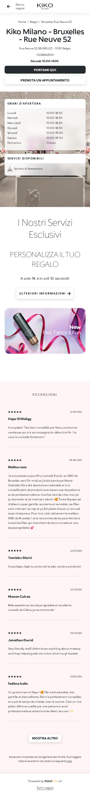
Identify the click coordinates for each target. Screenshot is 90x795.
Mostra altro (45, 738)
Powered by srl (45, 781)
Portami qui (45, 70)
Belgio (34, 22)
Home (22, 22)
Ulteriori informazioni (42, 293)
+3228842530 (45, 55)
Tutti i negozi (45, 787)
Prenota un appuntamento (45, 80)
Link (69, 760)
